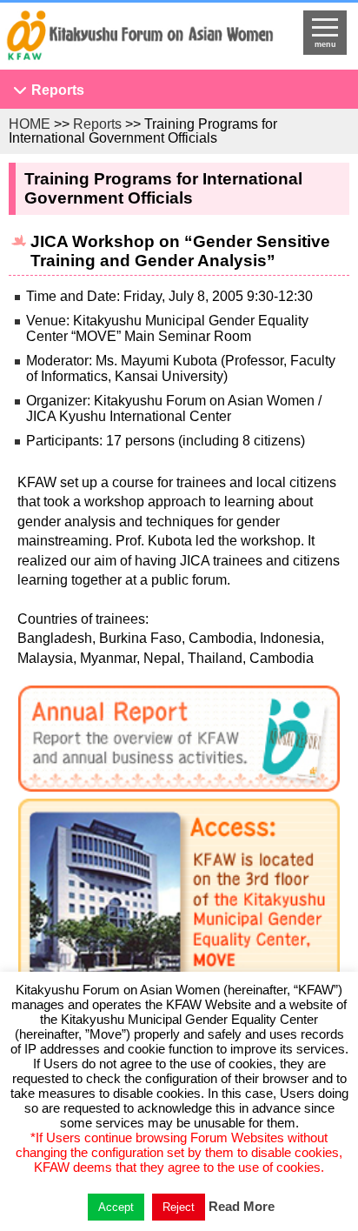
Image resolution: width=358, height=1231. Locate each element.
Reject (178, 1207)
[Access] (179, 910)
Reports (57, 90)
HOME (29, 124)
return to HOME (139, 40)
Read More (242, 1206)
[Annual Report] (179, 742)
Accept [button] (116, 1207)
